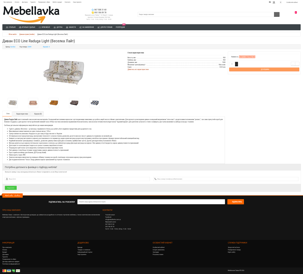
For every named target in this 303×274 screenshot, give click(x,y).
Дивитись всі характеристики (138, 69)
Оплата (17, 2)
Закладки (156, 252)
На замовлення (88, 27)
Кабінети (72, 27)
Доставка (25, 2)
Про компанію (8, 2)
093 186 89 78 (100, 12)
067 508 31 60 (100, 9)
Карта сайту (231, 252)
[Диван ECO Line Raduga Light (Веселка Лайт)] (64, 73)
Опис (8, 114)
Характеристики (22, 114)
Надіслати (10, 188)
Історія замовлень (159, 250)
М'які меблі (45, 27)
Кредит (4, 252)
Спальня (12, 27)
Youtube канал (110, 215)
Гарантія (33, 2)
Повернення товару (234, 250)
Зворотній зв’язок (234, 247)
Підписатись (237, 202)
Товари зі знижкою (84, 250)
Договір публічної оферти (10, 262)
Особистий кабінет (159, 247)
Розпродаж (120, 26)
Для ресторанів (106, 27)
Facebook (108, 217)
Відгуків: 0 (46, 47)
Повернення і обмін (44, 2)
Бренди (80, 247)
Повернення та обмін (9, 259)
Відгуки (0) (38, 114)
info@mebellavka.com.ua (113, 219)
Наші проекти (77, 2)
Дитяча (59, 27)
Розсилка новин (158, 254)
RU (270, 2)
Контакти (67, 2)
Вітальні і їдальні (28, 27)
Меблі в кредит (57, 2)
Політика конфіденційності (11, 264)
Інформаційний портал (85, 252)
